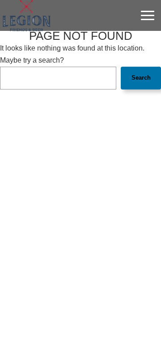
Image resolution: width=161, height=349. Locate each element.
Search (141, 77)
